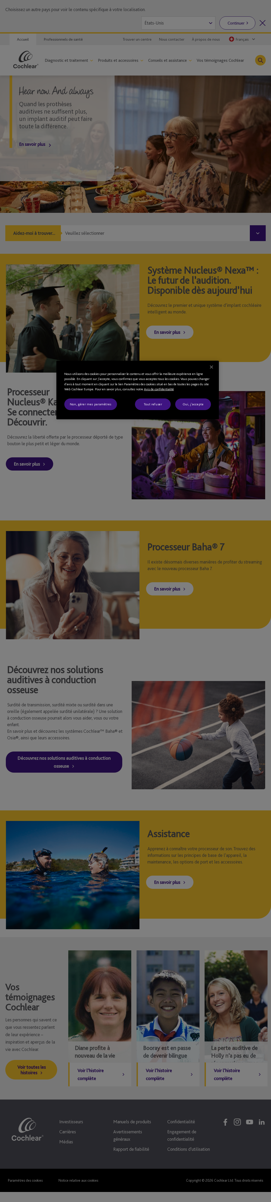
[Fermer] (211, 367)
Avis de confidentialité (159, 389)
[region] (137, 390)
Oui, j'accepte (193, 404)
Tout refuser (153, 404)
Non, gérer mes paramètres (90, 404)
